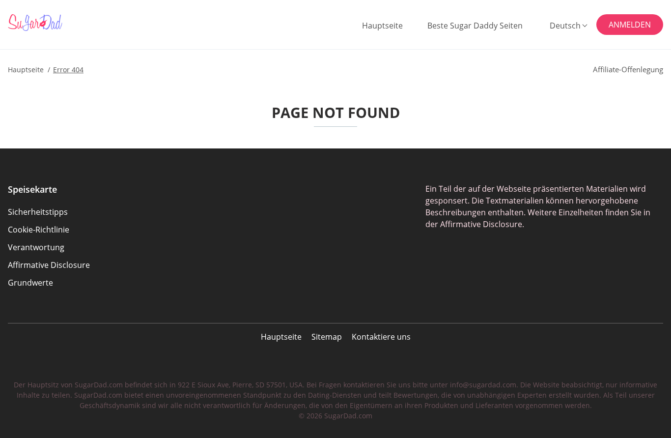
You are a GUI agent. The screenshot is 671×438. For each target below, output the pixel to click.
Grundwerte (30, 282)
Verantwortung (36, 247)
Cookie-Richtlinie (38, 229)
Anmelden (630, 24)
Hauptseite (382, 25)
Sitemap (326, 336)
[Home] (56, 22)
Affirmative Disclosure (49, 265)
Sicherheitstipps (38, 211)
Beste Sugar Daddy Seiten (475, 25)
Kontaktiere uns (381, 336)
